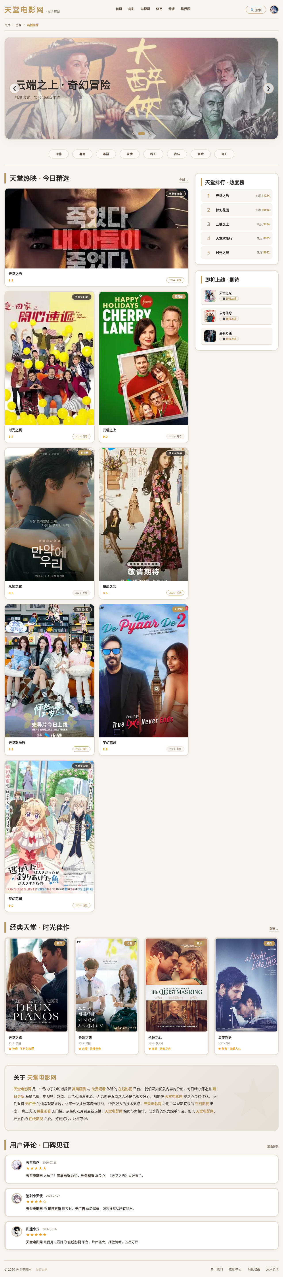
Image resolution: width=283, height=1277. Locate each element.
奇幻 (224, 154)
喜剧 (82, 154)
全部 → (184, 179)
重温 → (274, 929)
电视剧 (145, 9)
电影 (131, 9)
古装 (177, 154)
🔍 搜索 (255, 10)
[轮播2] (139, 133)
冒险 (201, 154)
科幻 (153, 154)
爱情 (130, 154)
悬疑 (106, 154)
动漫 (171, 9)
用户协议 (272, 1269)
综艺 (159, 9)
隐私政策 (254, 1269)
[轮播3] (147, 133)
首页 (119, 9)
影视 (18, 25)
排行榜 (185, 9)
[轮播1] (133, 133)
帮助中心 (235, 1269)
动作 (59, 154)
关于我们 (216, 1269)
